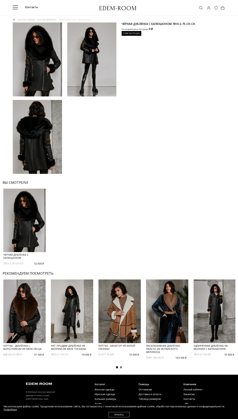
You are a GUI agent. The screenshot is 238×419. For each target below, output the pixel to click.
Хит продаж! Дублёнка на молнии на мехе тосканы (68, 347)
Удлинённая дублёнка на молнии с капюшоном (211, 347)
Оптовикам (145, 389)
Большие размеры (105, 399)
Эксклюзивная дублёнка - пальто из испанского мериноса (163, 349)
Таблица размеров (150, 399)
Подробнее (10, 409)
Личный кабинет (193, 389)
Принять (119, 414)
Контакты (189, 399)
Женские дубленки (46, 19)
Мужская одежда (105, 394)
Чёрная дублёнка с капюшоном (16, 256)
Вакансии (189, 394)
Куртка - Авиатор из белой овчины (116, 347)
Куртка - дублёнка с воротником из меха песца (22, 347)
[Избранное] (214, 8)
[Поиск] (199, 8)
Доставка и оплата (150, 394)
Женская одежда (26, 19)
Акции (98, 403)
